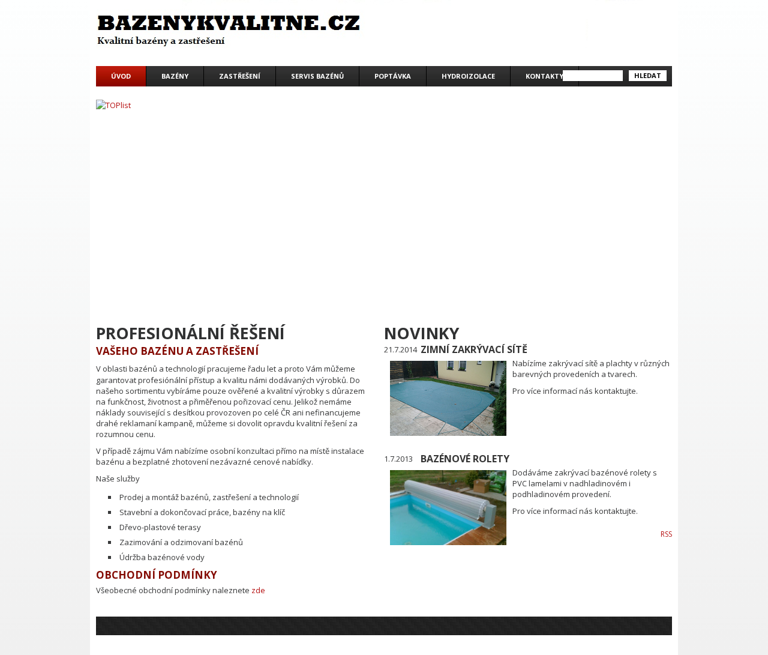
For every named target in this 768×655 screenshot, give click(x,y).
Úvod (121, 75)
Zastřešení (239, 75)
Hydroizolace (468, 75)
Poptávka (392, 75)
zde (258, 590)
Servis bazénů (317, 75)
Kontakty (544, 75)
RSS (666, 534)
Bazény (174, 75)
